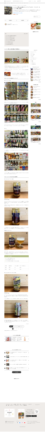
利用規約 (30, 423)
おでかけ (18, 404)
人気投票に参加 (25, 405)
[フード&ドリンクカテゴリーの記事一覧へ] (14, 14)
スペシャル (21, 405)
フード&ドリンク (30, 404)
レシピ (11, 404)
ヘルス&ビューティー (24, 404)
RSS (32, 422)
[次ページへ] (22, 329)
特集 (6, 405)
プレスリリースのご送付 (30, 422)
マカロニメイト (11, 405)
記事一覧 (28, 421)
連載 (8, 405)
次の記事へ (22, 20)
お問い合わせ (36, 421)
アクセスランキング (17, 405)
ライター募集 (33, 421)
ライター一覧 (30, 421)
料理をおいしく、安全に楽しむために (36, 422)
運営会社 (28, 423)
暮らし (20, 404)
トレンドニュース (8, 404)
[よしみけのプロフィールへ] (16, 24)
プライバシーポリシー (33, 423)
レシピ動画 (14, 404)
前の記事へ (10, 20)
